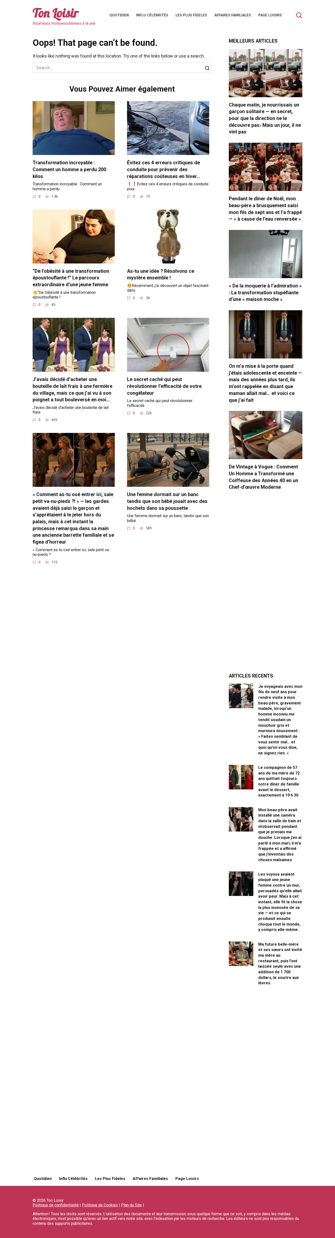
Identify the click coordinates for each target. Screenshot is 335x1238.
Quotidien (119, 15)
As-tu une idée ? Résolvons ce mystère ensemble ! (160, 274)
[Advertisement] (265, 584)
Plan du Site (131, 1205)
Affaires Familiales (232, 15)
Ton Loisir (56, 13)
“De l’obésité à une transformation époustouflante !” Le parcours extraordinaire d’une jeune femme (71, 277)
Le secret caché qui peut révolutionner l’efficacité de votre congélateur (164, 386)
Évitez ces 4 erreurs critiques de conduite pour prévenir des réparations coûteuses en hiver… (163, 169)
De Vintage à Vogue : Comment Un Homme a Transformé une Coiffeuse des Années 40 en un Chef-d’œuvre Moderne (263, 477)
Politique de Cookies (100, 1205)
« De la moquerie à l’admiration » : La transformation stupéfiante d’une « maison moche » (265, 292)
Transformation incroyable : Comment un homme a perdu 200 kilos (69, 169)
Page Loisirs (270, 15)
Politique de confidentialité (56, 1205)
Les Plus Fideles (191, 15)
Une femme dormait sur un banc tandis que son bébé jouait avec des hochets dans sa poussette (167, 501)
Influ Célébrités (152, 15)
